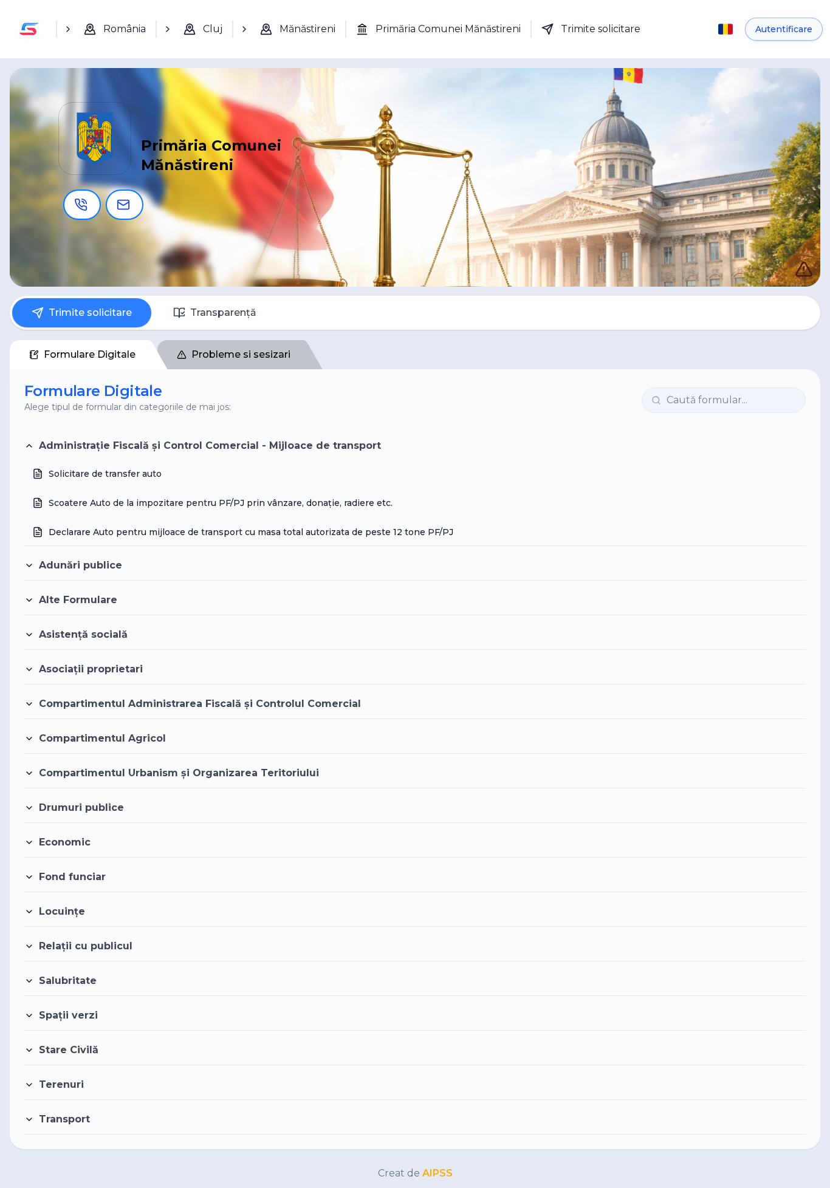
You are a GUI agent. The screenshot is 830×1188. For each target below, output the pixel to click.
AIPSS (437, 1173)
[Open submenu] (68, 29)
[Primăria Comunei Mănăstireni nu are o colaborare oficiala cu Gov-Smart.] (791, 256)
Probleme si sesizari (240, 354)
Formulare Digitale (89, 354)
